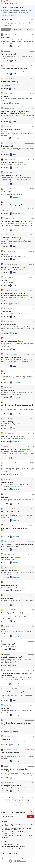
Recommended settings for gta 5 (11, 205)
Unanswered (18, 29)
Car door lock (5, 629)
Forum (6, 3)
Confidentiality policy (20, 858)
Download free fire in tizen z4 (10, 267)
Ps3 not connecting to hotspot (10, 129)
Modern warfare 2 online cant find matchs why (16, 528)
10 (9, 800)
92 (15, 804)
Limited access (6, 311)
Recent (6, 29)
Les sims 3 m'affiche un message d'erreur (14, 692)
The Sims (15, 23)
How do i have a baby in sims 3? (11, 449)
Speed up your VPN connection (10, 851)
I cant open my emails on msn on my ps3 (14, 221)
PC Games (3, 23)
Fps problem (5, 96)
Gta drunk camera (7, 482)
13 (19, 800)
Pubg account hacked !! (8, 54)
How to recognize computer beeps (10, 853)
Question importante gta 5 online (11, 175)
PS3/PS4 (9, 23)
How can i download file (8, 644)
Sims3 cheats (5, 739)
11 (12, 800)
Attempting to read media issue (11, 357)
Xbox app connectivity (8, 146)
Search (31, 19)
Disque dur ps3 (6, 37)
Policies (32, 858)
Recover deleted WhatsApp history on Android (13, 846)
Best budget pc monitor (8, 82)
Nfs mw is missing (7, 422)
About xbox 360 (6, 192)
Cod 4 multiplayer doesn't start (11, 613)
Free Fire (27, 22)
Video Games (13, 3)
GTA (31, 22)
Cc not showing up (7, 598)
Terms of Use (12, 858)
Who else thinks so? (7, 162)
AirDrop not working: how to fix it (10, 844)
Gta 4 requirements (7, 570)
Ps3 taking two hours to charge (11, 786)
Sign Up (3, 858)
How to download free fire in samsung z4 (14, 69)
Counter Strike (19, 22)
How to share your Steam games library (12, 848)
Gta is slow (4, 497)
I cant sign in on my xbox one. (10, 752)
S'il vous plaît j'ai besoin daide (10, 512)
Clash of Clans (11, 22)
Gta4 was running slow (8, 390)
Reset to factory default (8, 324)
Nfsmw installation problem (10, 238)
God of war (4, 254)
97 (19, 804)
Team (7, 858)
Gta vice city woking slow (9, 341)
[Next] (32, 797)
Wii (19, 23)
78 (12, 804)
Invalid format (5, 708)
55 (28, 800)
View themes (11, 15)
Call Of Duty (4, 22)
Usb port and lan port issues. (10, 466)
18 (22, 800)
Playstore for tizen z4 (8, 436)
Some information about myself (11, 657)
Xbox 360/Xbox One (6, 25)
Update (3, 374)
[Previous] (2, 797)
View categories (4, 15)
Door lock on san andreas (9, 585)
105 (22, 804)
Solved (29, 29)
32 (25, 800)
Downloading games (7, 557)
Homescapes (5, 280)
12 (15, 800)
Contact (27, 858)
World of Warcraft (25, 23)
